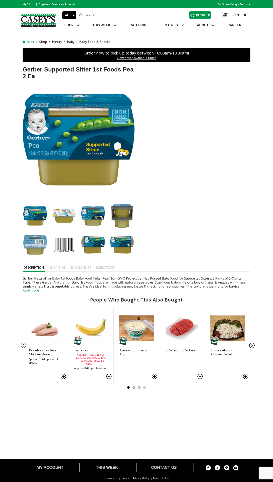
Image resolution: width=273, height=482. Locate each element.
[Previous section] (22, 345)
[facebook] (208, 468)
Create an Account (63, 4)
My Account (50, 467)
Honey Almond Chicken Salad (222, 352)
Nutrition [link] (57, 267)
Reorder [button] (203, 15)
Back (30, 42)
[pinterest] (226, 468)
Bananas (81, 350)
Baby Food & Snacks (94, 42)
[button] (240, 4)
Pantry (57, 42)
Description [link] (34, 267)
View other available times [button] (136, 58)
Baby (71, 42)
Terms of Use (160, 478)
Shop (43, 42)
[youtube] (235, 468)
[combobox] (69, 15)
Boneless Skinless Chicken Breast (42, 352)
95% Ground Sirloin (180, 350)
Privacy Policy (141, 478)
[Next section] (250, 345)
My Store (28, 4)
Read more (31, 290)
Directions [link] (105, 267)
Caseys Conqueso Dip (133, 352)
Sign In (43, 4)
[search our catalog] (80, 15)
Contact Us (164, 467)
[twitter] (217, 468)
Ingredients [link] (81, 267)
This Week (107, 467)
